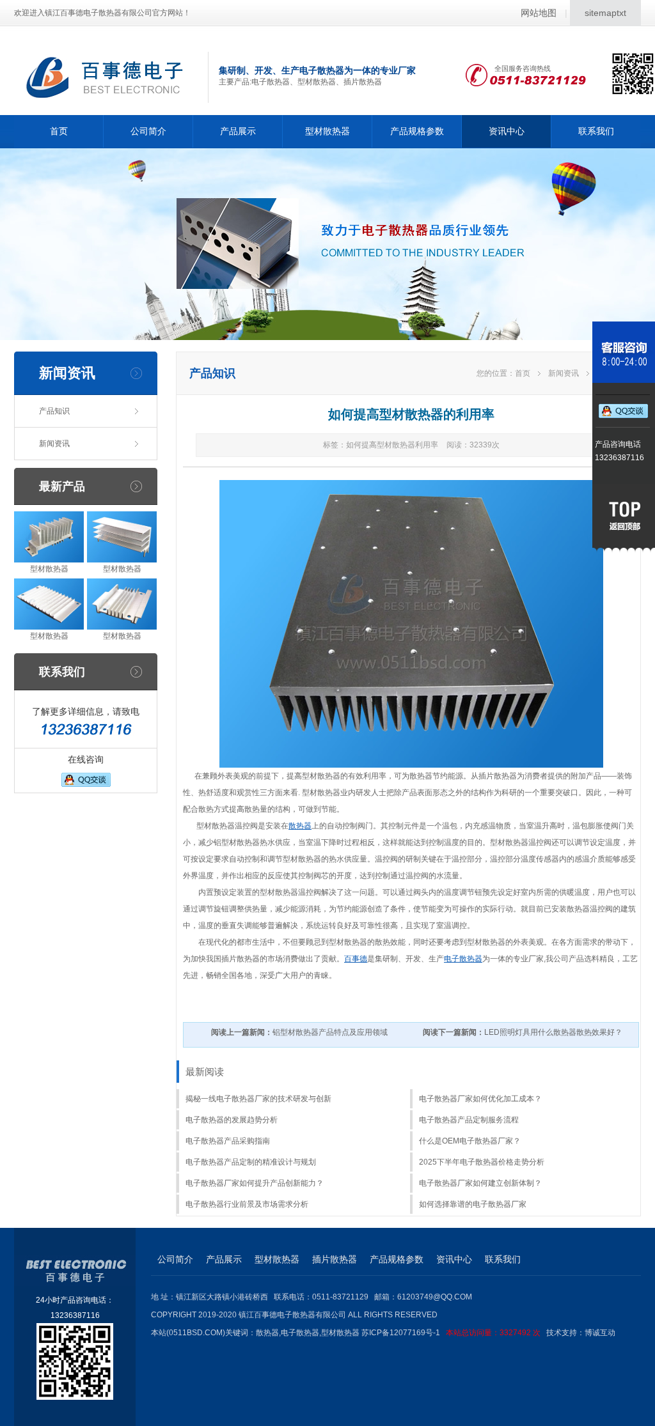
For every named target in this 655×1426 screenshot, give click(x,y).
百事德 (355, 958)
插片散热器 (334, 1259)
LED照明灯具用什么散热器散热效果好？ (522, 1032)
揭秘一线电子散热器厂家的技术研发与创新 (258, 1098)
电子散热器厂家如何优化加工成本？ (480, 1098)
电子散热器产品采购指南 (227, 1140)
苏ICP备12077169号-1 (451, 1332)
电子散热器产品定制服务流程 (469, 1119)
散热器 (300, 825)
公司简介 (148, 131)
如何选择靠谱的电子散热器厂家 (472, 1204)
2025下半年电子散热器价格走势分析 (481, 1162)
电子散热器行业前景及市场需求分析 (246, 1204)
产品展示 (238, 131)
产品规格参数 (417, 131)
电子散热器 (463, 958)
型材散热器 (327, 131)
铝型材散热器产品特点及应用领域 (299, 1032)
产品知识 (54, 411)
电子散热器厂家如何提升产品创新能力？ (254, 1183)
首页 (59, 131)
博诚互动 (600, 1332)
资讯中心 (507, 131)
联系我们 (596, 131)
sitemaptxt (605, 13)
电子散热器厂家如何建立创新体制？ (480, 1183)
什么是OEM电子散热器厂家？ (470, 1140)
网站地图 (538, 13)
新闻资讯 (54, 443)
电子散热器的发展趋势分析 (231, 1119)
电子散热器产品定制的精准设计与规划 (250, 1162)
